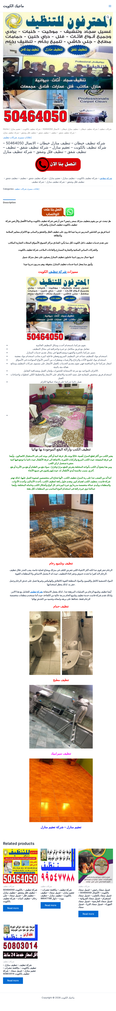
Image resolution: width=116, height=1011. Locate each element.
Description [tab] (9, 202)
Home (6, 129)
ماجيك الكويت (13, 6)
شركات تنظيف (105, 129)
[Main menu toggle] (110, 6)
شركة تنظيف (106, 178)
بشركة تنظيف (36, 591)
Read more (13, 908)
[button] (108, 17)
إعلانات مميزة (24, 137)
